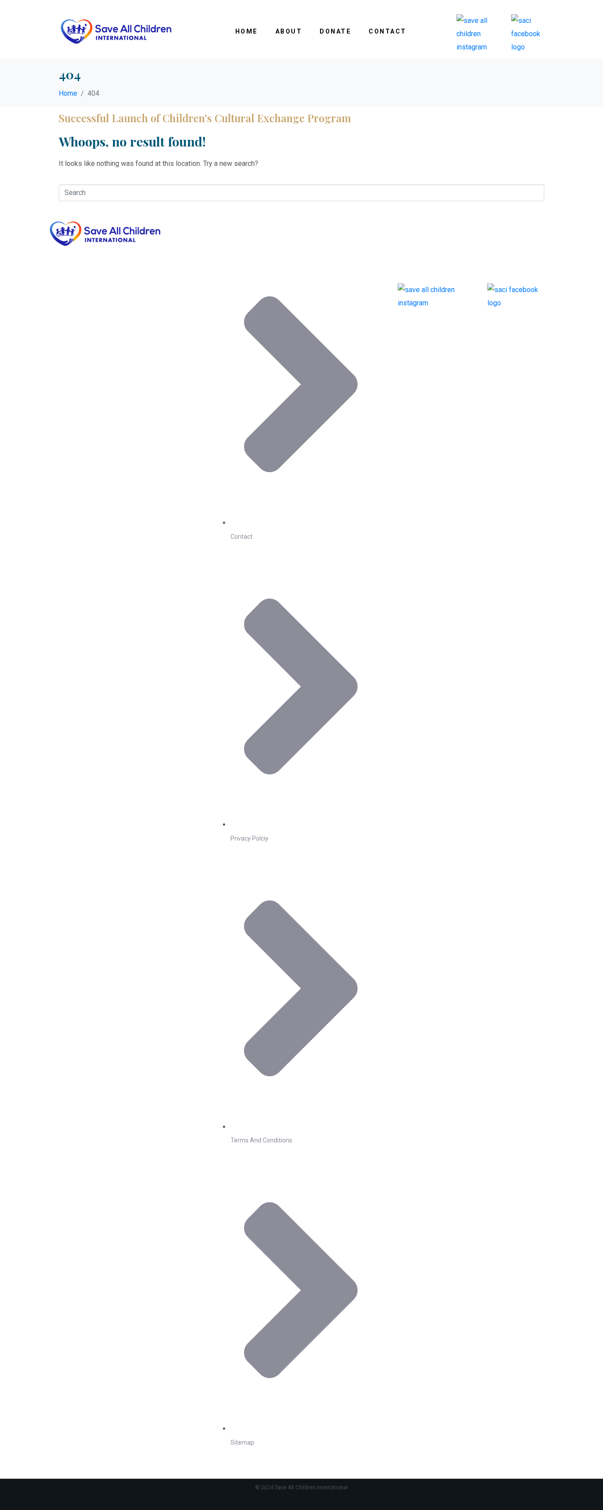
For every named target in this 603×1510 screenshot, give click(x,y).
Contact (388, 31)
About (288, 31)
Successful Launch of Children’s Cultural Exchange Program (205, 118)
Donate (335, 31)
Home (246, 31)
